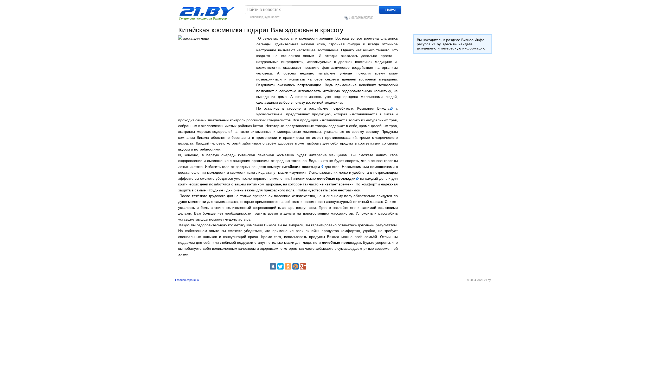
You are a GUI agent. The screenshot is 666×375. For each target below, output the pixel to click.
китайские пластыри (301, 167)
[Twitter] (280, 266)
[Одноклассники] (288, 266)
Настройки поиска (361, 16)
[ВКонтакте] (273, 266)
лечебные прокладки (336, 178)
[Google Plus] (303, 266)
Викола (383, 108)
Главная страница (187, 280)
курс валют (272, 16)
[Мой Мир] (295, 266)
